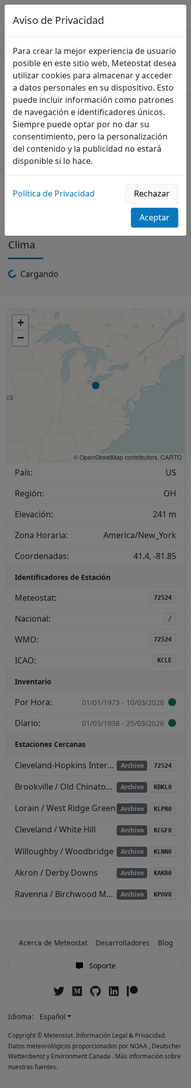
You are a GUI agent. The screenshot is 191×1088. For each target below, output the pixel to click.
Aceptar (155, 217)
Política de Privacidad (54, 193)
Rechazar (152, 193)
